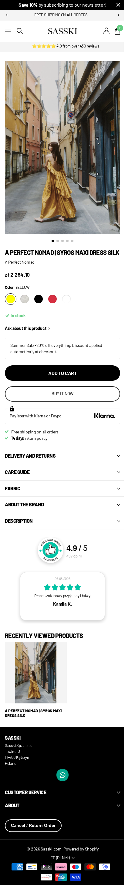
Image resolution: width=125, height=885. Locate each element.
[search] (20, 31)
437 (72, 562)
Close (113, 5)
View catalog (8, 31)
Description (19, 527)
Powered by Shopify (78, 855)
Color (17, 293)
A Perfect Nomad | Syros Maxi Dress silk (33, 720)
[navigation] (6, 15)
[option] (62, 602)
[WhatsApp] (60, 781)
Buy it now (60, 400)
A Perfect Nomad (20, 268)
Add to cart (60, 379)
